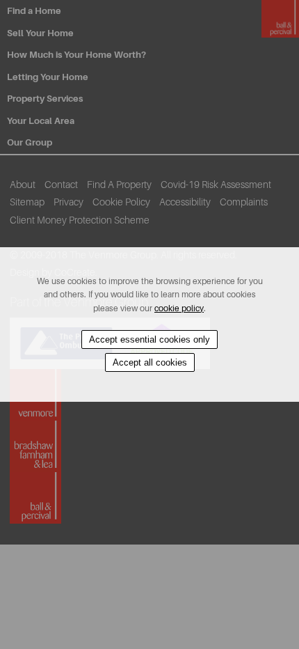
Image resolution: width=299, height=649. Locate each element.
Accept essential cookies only (149, 339)
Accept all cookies (150, 362)
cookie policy (179, 308)
